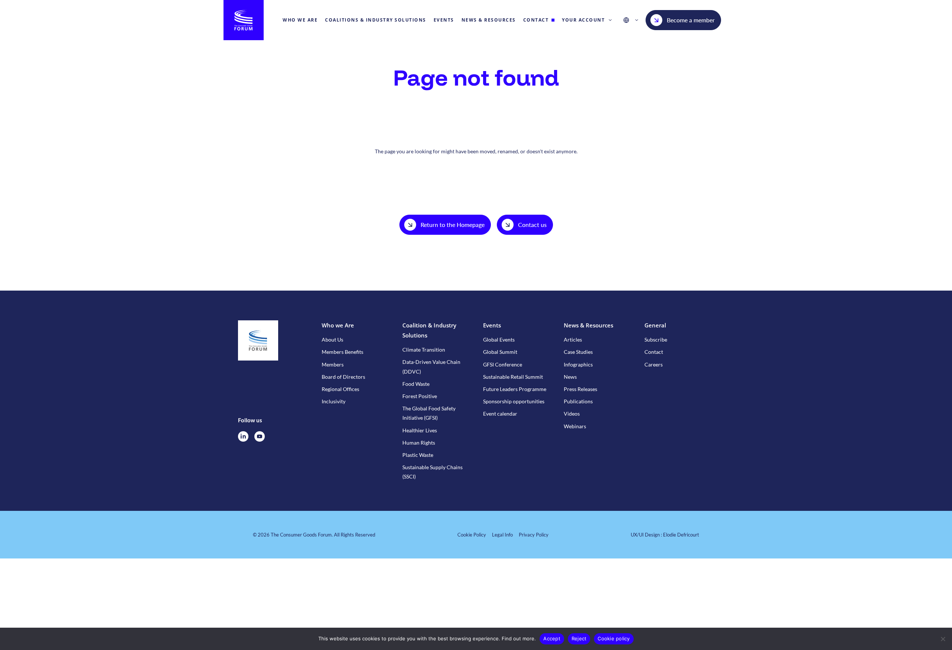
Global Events (499, 339)
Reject (579, 638)
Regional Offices (340, 389)
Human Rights (418, 442)
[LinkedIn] (243, 436)
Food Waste (416, 384)
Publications (578, 401)
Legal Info (502, 535)
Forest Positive (419, 396)
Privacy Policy (534, 535)
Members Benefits (342, 352)
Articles (573, 339)
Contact (653, 352)
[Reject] (942, 639)
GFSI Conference (502, 364)
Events (492, 325)
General (655, 325)
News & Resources (588, 325)
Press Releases (580, 389)
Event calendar (500, 413)
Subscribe (655, 339)
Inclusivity (333, 401)
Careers (653, 364)
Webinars (575, 426)
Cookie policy (614, 638)
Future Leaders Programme (514, 389)
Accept (551, 638)
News (570, 377)
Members (333, 364)
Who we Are (338, 325)
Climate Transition (423, 349)
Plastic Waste (417, 455)
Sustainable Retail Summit (513, 377)
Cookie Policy (471, 535)
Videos (572, 413)
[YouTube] (259, 436)
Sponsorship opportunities (513, 401)
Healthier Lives (419, 430)
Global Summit (500, 352)
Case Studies (578, 352)
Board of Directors (343, 377)
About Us (332, 339)
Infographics (578, 364)
